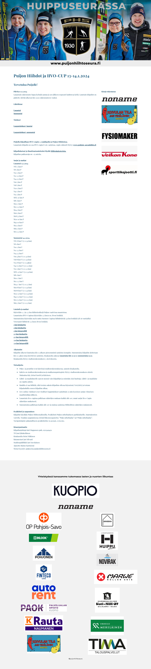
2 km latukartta (20, 328)
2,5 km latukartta (20, 334)
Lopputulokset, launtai (23, 126)
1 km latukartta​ (20, 325)
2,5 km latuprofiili (21, 337)
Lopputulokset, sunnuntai (24, 132)
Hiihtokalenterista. (58, 151)
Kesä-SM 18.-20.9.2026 (78, 5)
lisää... (141, 5)
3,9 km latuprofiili (21, 343)
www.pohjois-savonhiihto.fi (84, 145)
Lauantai (17, 110)
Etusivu (61, 5)
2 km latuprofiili (20, 331)
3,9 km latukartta (20, 340)
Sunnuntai (18, 113)
